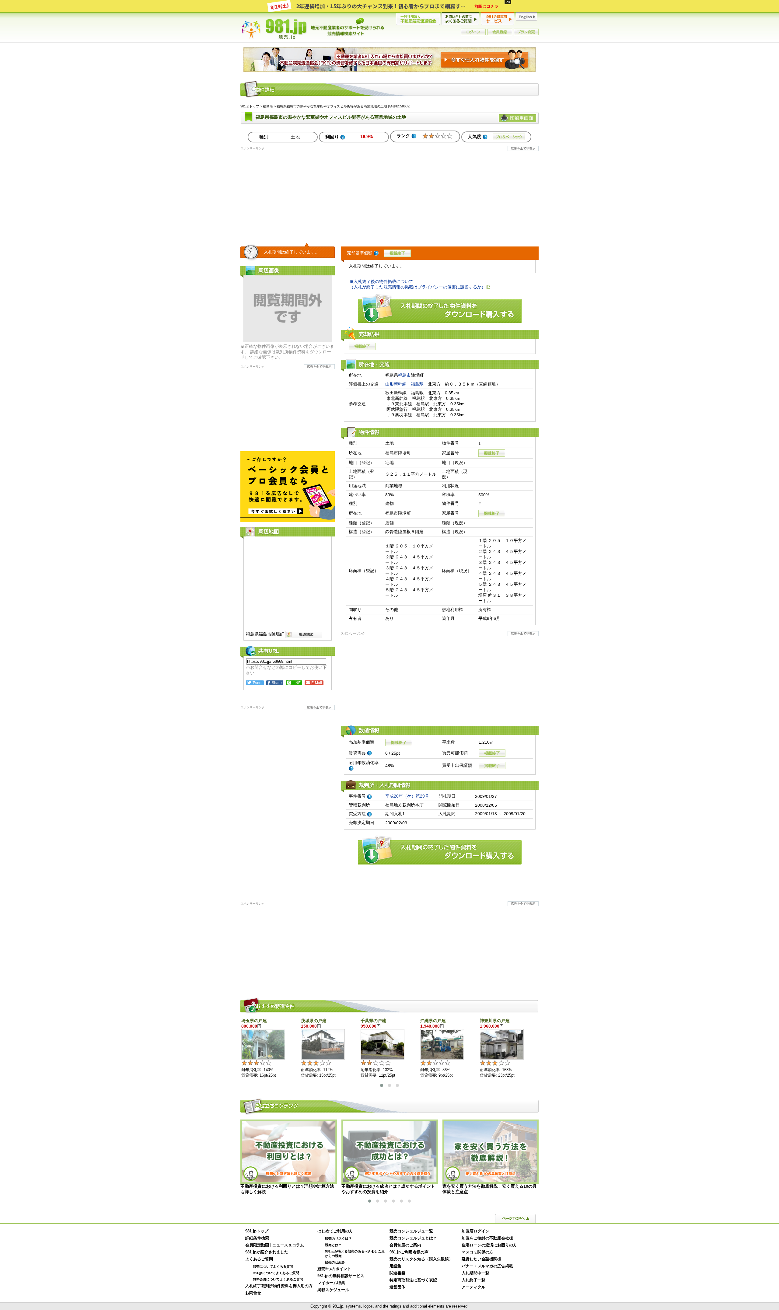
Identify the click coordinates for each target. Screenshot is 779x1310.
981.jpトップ (313, 29)
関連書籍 (397, 1273)
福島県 (268, 106)
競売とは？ (333, 1245)
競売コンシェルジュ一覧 (411, 1231)
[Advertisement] (389, 193)
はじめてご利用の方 (335, 1231)
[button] (381, 1085)
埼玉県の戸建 (254, 1020)
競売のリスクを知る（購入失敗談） (421, 1259)
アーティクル (473, 1287)
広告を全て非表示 (523, 148)
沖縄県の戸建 (433, 1020)
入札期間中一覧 (475, 1273)
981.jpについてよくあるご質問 (276, 1273)
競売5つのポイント (334, 1269)
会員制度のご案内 (405, 1245)
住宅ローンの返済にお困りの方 (489, 1245)
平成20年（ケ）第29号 (407, 796)
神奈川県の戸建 (495, 1020)
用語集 (395, 1266)
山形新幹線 (396, 384)
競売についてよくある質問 (273, 1266)
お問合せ (253, 1293)
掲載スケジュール (333, 1290)
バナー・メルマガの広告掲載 (487, 1266)
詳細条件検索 (257, 1238)
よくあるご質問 (259, 1259)
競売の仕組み (335, 1262)
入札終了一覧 (473, 1280)
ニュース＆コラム (288, 1245)
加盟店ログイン (475, 1231)
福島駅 (417, 384)
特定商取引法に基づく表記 (413, 1280)
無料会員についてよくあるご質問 (278, 1279)
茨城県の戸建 (314, 1020)
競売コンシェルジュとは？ (413, 1238)
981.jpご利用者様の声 (409, 1252)
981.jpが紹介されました (266, 1252)
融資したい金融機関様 (481, 1259)
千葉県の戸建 (373, 1020)
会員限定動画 (257, 1245)
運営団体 (397, 1287)
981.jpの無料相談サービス (340, 1276)
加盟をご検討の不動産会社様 (487, 1238)
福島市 (404, 375)
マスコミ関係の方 (477, 1252)
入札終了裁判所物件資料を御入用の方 (279, 1286)
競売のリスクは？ (338, 1238)
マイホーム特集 (331, 1283)
